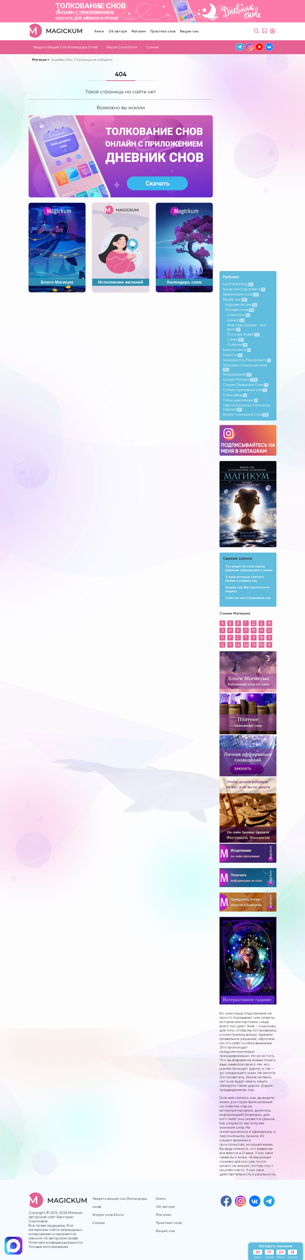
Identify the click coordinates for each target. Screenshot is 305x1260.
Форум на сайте (153, 665)
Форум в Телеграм (157, 648)
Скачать (152, 621)
